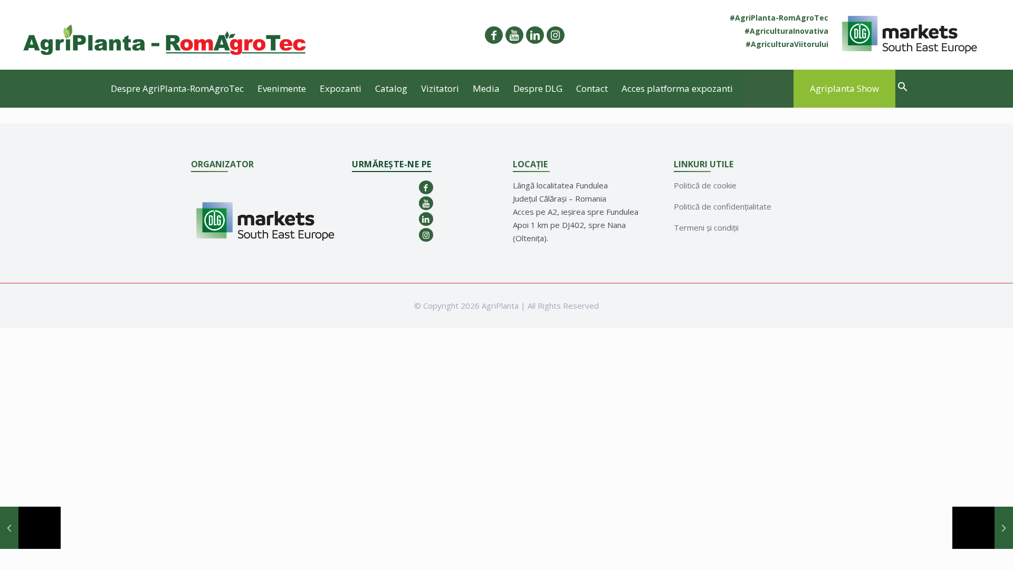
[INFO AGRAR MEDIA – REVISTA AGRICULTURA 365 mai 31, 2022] (982, 528)
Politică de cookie (705, 185)
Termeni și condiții (706, 227)
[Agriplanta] (165, 35)
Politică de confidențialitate (722, 206)
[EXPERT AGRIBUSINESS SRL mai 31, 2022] (30, 528)
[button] (902, 87)
